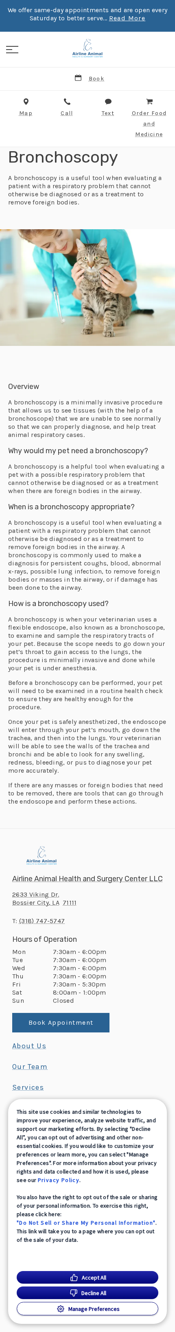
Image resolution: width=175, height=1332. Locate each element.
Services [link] (28, 1087)
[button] (12, 49)
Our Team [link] (30, 1066)
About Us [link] (29, 1046)
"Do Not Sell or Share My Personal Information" (86, 1222)
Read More (127, 18)
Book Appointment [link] (60, 1022)
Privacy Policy (59, 1180)
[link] (87, 48)
